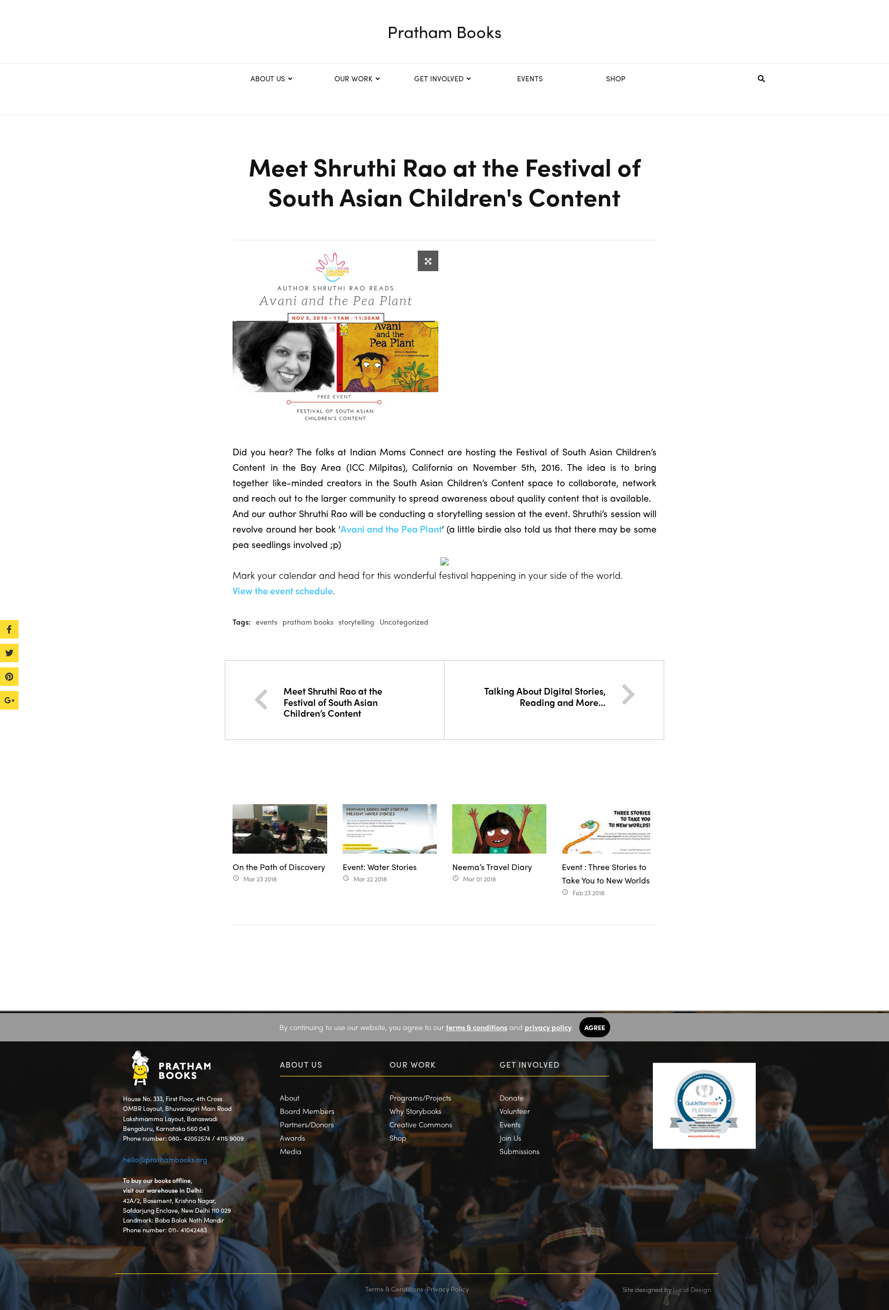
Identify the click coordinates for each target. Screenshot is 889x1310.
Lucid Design (692, 1289)
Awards (292, 1137)
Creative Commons (420, 1124)
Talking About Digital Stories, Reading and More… (545, 696)
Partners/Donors (307, 1124)
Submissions (520, 1151)
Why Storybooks (415, 1111)
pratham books (307, 621)
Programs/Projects (420, 1097)
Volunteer (515, 1111)
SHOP (616, 78)
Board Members (307, 1111)
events (266, 621)
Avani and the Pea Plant (391, 528)
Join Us (510, 1137)
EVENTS (530, 78)
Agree (594, 1027)
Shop (397, 1137)
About (289, 1097)
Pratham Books (444, 31)
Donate (512, 1097)
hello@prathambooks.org (165, 1159)
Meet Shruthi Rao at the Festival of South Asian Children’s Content (332, 701)
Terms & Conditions (394, 1289)
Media (290, 1151)
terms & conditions (476, 1027)
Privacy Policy (447, 1289)
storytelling (357, 621)
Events (510, 1124)
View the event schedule (283, 590)
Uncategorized (404, 621)
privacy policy (548, 1027)
